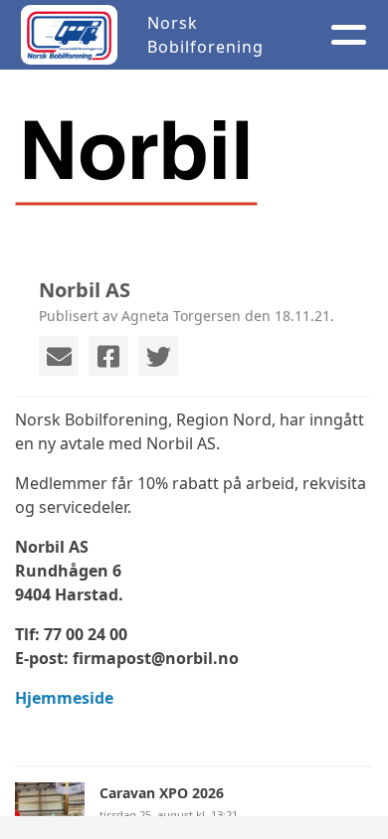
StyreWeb (307, 827)
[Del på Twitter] (158, 356)
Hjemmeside (64, 698)
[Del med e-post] (59, 356)
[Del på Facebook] (108, 356)
